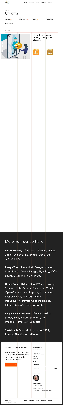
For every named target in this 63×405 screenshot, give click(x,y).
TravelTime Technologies (36, 300)
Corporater (38, 304)
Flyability (44, 271)
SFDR (15, 402)
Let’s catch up (10, 364)
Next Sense (12, 271)
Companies (31, 2)
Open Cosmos (13, 292)
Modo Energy (35, 267)
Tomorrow (22, 321)
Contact (50, 2)
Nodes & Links (23, 288)
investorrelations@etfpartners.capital (42, 390)
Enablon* (35, 317)
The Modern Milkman (27, 334)
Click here (7, 19)
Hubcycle (32, 330)
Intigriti (9, 304)
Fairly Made (21, 317)
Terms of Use (9, 402)
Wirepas (36, 275)
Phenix (9, 334)
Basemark (31, 254)
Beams (37, 313)
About (25, 2)
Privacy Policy (8, 400)
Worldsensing (13, 296)
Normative (46, 292)
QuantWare (37, 284)
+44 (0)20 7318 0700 (38, 350)
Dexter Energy (29, 271)
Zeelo (8, 254)
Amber (49, 267)
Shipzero (30, 250)
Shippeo (18, 254)
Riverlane (38, 288)
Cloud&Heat (22, 304)
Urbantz (34, 19)
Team (37, 2)
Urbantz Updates (23, 19)
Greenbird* (22, 275)
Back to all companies (2, 47)
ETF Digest (43, 2)
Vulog (51, 250)
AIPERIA (44, 330)
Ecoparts (35, 321)
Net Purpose (31, 292)
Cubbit (50, 288)
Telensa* (28, 296)
